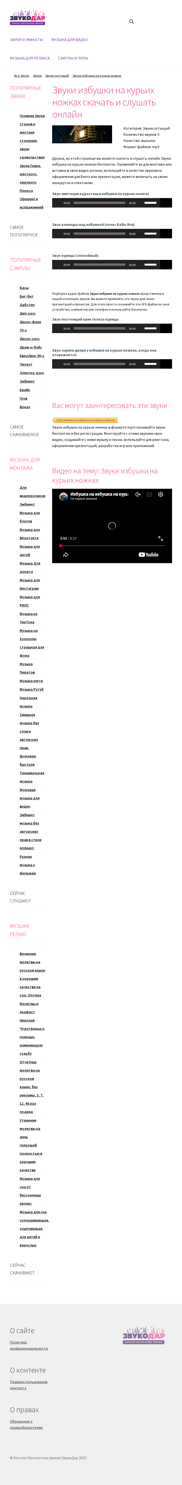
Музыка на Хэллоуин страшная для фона (32, 643)
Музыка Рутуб (32, 689)
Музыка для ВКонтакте (30, 533)
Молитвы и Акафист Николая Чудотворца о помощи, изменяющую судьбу (32, 1028)
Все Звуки (21, 75)
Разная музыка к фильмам (28, 864)
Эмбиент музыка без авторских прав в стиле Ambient (30, 831)
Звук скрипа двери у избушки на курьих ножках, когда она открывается (104, 352)
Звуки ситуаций (57, 75)
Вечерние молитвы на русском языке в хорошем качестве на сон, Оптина (32, 974)
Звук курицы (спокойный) (75, 255)
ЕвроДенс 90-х (32, 355)
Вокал (25, 406)
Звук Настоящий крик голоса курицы (85, 319)
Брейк (25, 389)
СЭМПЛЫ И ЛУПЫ (73, 58)
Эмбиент (27, 381)
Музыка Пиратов (27, 668)
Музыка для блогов (30, 516)
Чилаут (26, 364)
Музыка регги (31, 680)
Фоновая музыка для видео (30, 798)
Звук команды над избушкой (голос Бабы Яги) (93, 224)
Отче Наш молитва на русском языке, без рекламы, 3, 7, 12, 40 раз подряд (32, 1086)
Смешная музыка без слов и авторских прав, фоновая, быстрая (29, 739)
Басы (24, 287)
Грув (23, 398)
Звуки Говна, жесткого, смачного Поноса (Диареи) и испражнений (31, 186)
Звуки (37, 75)
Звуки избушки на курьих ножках (97, 75)
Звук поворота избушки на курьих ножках (86, 420)
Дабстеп (27, 304)
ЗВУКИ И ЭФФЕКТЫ (26, 39)
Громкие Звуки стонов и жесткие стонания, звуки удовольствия (32, 136)
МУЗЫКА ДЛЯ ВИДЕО (69, 39)
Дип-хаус (28, 313)
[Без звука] (140, 202)
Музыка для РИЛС (30, 600)
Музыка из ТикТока (28, 617)
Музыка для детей (30, 550)
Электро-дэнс (32, 372)
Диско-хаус (30, 338)
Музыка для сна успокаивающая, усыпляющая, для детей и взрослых (34, 1228)
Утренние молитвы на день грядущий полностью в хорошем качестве (31, 1145)
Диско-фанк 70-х (30, 325)
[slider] (151, 202)
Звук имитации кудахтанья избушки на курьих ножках (100, 193)
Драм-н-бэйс (31, 347)
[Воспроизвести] (58, 202)
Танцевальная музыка (32, 776)
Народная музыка (28, 701)
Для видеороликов (32, 491)
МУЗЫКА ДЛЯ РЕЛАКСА (30, 58)
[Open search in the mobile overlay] (131, 21)
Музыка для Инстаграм (30, 584)
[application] (106, 203)
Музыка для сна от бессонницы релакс (30, 1191)
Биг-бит (27, 296)
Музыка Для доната (30, 567)
